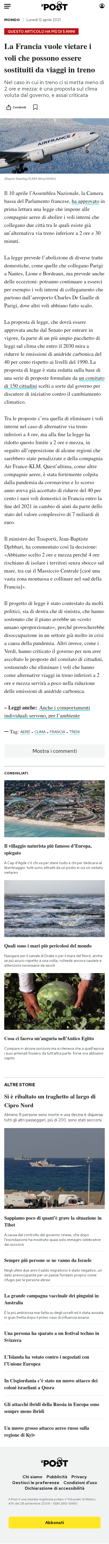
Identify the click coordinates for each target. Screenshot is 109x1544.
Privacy (79, 1477)
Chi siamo (32, 1477)
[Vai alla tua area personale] (102, 6)
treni (74, 731)
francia (57, 731)
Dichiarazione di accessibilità (54, 1488)
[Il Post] (54, 6)
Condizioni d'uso (80, 1482)
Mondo (12, 19)
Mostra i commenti (55, 751)
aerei (25, 731)
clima (40, 731)
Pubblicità (57, 1477)
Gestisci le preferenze (35, 1482)
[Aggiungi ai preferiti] (35, 107)
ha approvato (85, 201)
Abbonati (54, 1522)
